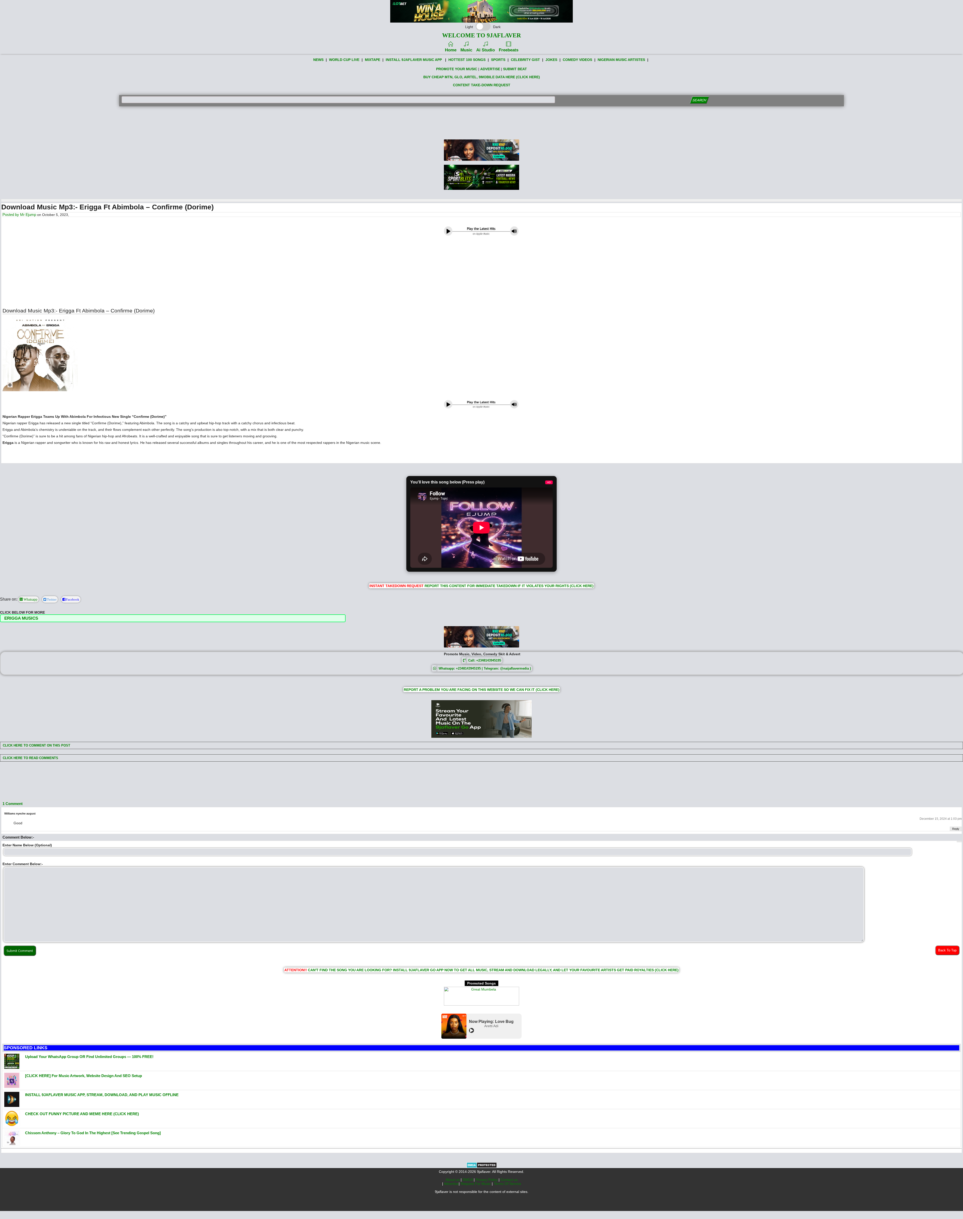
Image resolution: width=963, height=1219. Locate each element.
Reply (955, 828)
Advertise (451, 1184)
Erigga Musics (21, 618)
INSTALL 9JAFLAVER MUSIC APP (414, 60)
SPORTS (498, 60)
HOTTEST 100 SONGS (467, 60)
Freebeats (508, 50)
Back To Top (947, 950)
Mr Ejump (28, 214)
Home (450, 50)
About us (453, 1180)
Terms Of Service (507, 1184)
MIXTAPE (372, 60)
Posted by (11, 214)
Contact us (509, 1180)
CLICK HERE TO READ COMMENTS (30, 758)
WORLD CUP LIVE (344, 60)
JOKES (551, 60)
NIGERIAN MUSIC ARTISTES (621, 60)
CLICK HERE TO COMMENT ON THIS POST (36, 745)
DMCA (468, 1180)
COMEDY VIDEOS (577, 60)
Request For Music (476, 1184)
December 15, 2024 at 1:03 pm (941, 819)
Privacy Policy (487, 1180)
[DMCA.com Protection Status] (481, 1167)
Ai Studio (485, 50)
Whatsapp (30, 599)
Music (466, 50)
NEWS (318, 60)
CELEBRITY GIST (525, 60)
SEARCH (699, 100)
